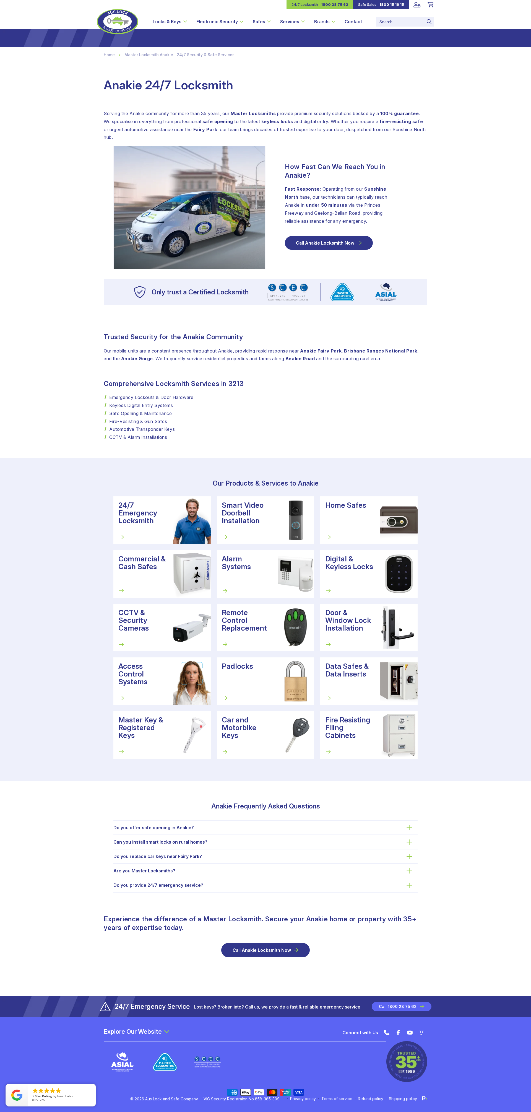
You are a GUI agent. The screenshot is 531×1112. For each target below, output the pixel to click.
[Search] (429, 21)
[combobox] (405, 22)
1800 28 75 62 (334, 4)
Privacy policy (303, 1098)
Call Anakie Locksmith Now (325, 243)
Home (109, 54)
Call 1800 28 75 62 (398, 1006)
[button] (169, 21)
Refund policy (370, 1098)
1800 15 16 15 (391, 4)
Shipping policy (403, 1098)
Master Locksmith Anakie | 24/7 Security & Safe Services (179, 54)
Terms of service (336, 1098)
